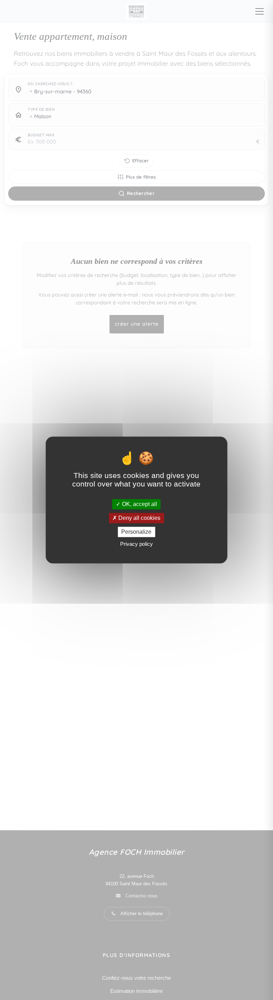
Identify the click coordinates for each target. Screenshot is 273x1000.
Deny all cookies (138, 518)
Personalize (136, 532)
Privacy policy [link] (136, 544)
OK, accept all (139, 504)
